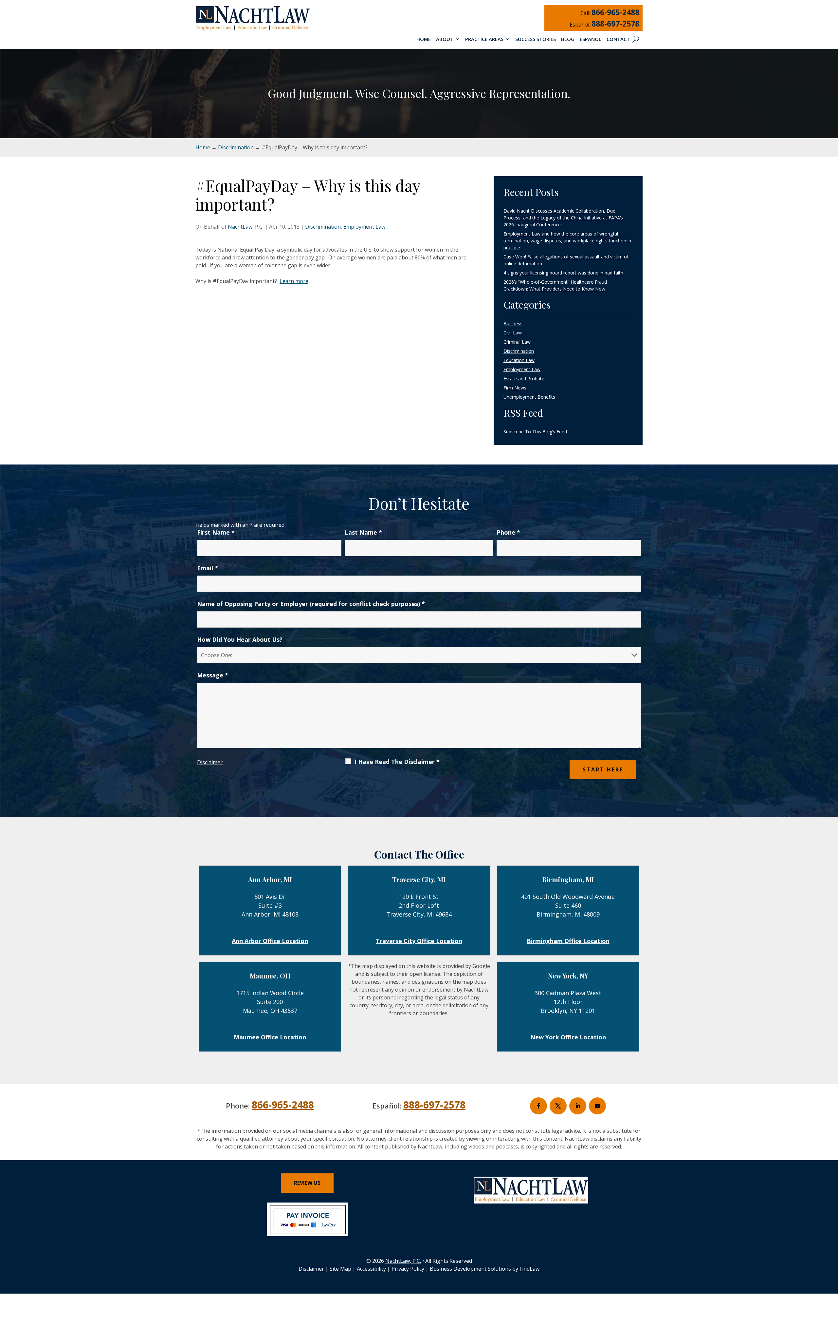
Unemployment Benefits (529, 397)
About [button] (444, 39)
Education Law (519, 360)
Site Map (340, 1268)
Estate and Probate (523, 378)
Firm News (514, 388)
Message (212, 675)
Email (207, 568)
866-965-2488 (615, 12)
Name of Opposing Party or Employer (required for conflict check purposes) (311, 604)
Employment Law (364, 226)
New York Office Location (568, 1037)
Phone (508, 532)
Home (423, 39)
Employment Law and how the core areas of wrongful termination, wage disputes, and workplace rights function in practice (567, 241)
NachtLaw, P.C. (246, 226)
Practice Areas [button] (484, 39)
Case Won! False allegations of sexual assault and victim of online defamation (565, 260)
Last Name (363, 532)
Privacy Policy (408, 1268)
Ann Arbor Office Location (270, 941)
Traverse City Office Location (419, 941)
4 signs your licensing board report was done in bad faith (563, 273)
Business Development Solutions (470, 1268)
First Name (216, 532)
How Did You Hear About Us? (239, 639)
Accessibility (371, 1268)
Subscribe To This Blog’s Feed (535, 431)
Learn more (294, 281)
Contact (618, 39)
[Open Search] (635, 39)
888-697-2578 (615, 23)
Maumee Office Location (270, 1037)
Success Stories (535, 39)
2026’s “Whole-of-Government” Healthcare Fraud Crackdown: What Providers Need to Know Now (555, 285)
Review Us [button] (307, 1182)
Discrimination (323, 226)
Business (512, 323)
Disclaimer (210, 762)
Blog (567, 39)
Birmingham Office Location (568, 941)
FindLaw (529, 1268)
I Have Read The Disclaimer (397, 761)
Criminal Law (517, 342)
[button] (831, 1279)
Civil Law (512, 333)
